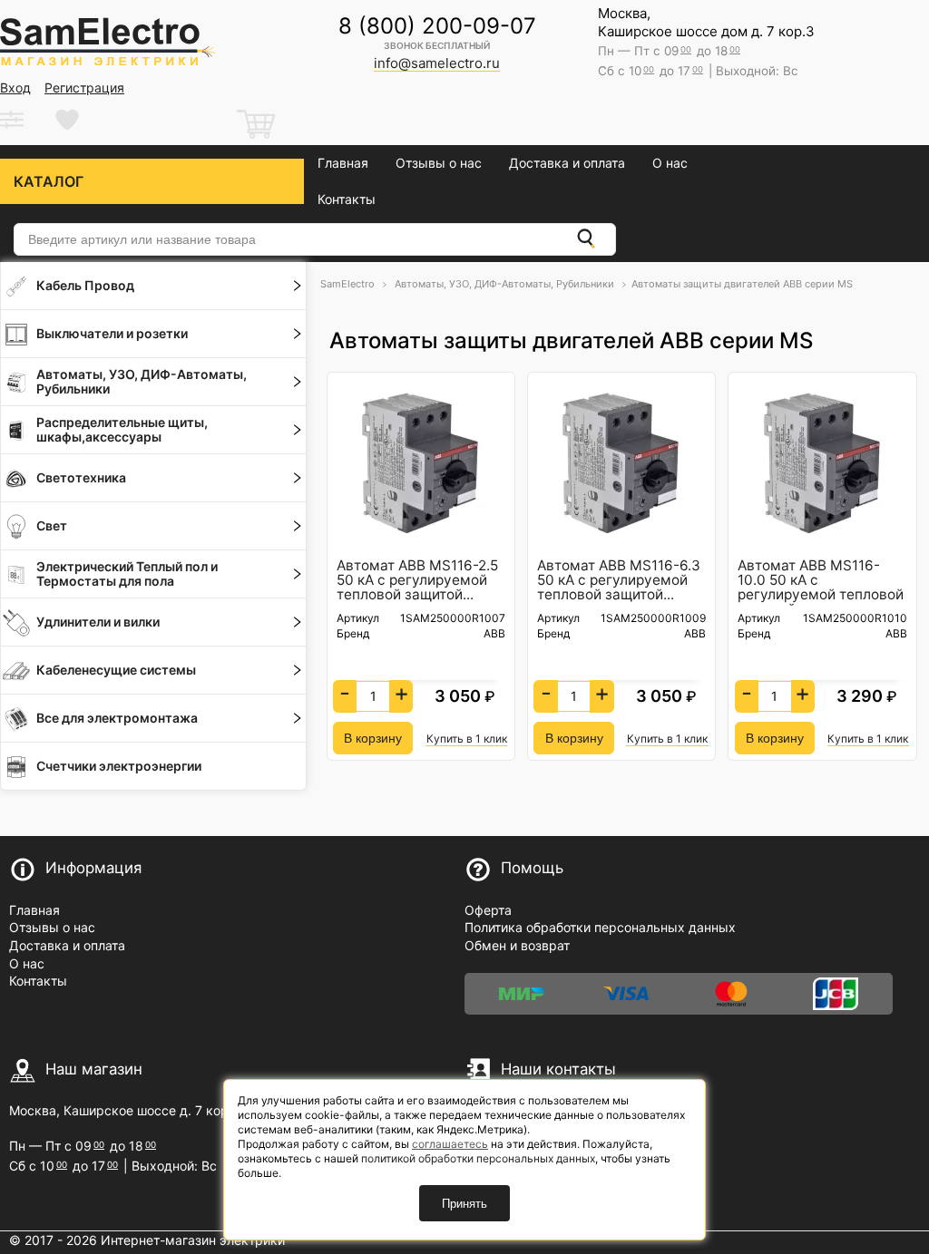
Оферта (488, 910)
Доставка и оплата (567, 162)
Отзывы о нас (439, 162)
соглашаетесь (450, 1144)
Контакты (347, 199)
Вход (15, 87)
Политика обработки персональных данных (600, 927)
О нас (670, 162)
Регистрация (84, 87)
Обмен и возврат (517, 945)
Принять (464, 1203)
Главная (343, 162)
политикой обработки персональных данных (478, 1158)
